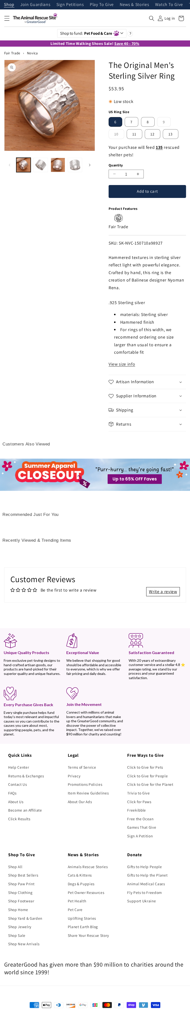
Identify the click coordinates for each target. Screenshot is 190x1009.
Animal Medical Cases (146, 883)
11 (134, 133)
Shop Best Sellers (23, 875)
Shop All (15, 866)
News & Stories (134, 4)
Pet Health (77, 900)
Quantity (116, 165)
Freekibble (136, 810)
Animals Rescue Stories (88, 866)
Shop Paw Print (21, 883)
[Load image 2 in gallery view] (40, 165)
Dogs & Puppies (81, 883)
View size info (122, 364)
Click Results (19, 818)
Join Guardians (35, 4)
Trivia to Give (138, 792)
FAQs (12, 792)
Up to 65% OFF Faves (135, 479)
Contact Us (17, 784)
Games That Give (141, 827)
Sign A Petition (140, 835)
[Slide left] (9, 164)
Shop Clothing (20, 892)
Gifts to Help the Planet (147, 875)
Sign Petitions (70, 4)
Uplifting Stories (82, 918)
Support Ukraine (141, 900)
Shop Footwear (21, 900)
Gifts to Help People (144, 866)
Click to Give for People (147, 775)
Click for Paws (139, 801)
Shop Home (18, 909)
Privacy (74, 775)
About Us (15, 801)
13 (170, 133)
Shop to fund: (86, 33)
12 (152, 133)
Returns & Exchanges (26, 775)
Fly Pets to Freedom (144, 892)
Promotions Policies (85, 784)
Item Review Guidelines (88, 792)
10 (119, 135)
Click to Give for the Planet (150, 784)
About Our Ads (80, 801)
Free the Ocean (140, 818)
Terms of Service (82, 767)
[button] (7, 18)
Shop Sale (16, 935)
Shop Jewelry (19, 926)
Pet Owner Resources (86, 892)
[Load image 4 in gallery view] (75, 165)
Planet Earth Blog (83, 926)
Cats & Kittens (80, 875)
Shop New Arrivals (23, 943)
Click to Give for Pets (145, 767)
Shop (9, 4)
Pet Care (75, 909)
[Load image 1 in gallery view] (23, 165)
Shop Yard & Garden (25, 918)
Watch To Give (169, 4)
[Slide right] (89, 164)
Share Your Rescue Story (88, 935)
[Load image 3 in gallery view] (58, 165)
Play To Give (102, 4)
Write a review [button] (163, 591)
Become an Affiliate (25, 810)
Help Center (18, 767)
